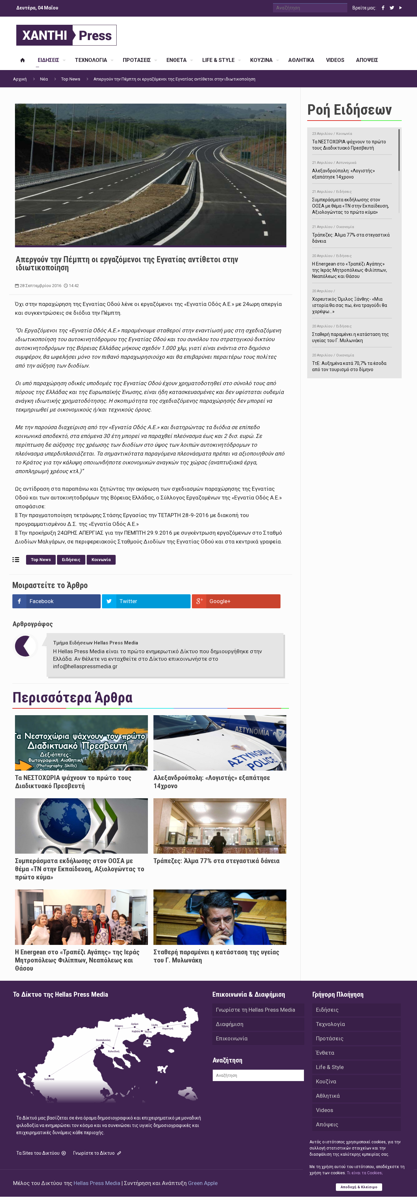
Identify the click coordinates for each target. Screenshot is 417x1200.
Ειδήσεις (71, 559)
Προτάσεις (329, 1038)
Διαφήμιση (229, 1024)
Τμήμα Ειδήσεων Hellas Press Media (95, 643)
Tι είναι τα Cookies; (364, 1173)
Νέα (44, 79)
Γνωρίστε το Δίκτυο (94, 1153)
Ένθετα (325, 1052)
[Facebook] (383, 8)
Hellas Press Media (97, 1183)
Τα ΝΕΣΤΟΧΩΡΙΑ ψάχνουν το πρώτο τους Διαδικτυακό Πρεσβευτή (73, 782)
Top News (70, 79)
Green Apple (203, 1183)
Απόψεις (327, 1124)
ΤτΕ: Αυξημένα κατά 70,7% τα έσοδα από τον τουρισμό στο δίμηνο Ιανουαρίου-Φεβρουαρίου (349, 365)
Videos (324, 1110)
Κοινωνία (101, 559)
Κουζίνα (326, 1081)
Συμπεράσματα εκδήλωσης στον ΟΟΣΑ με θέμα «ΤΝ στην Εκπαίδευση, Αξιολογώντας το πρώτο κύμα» (79, 869)
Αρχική (20, 79)
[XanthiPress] (66, 34)
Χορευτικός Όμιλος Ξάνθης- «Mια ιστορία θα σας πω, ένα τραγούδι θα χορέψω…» (349, 301)
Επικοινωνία (232, 1038)
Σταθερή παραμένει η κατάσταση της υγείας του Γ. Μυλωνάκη (350, 333)
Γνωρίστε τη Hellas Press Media (255, 1009)
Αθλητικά (328, 1095)
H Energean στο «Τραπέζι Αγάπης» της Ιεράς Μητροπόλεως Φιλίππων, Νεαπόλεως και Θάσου (77, 960)
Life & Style (330, 1067)
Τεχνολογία (330, 1024)
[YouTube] (400, 8)
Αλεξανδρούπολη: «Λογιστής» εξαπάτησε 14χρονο (343, 170)
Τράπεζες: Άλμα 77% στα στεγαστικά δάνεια (216, 861)
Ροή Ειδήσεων (349, 109)
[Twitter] (391, 8)
